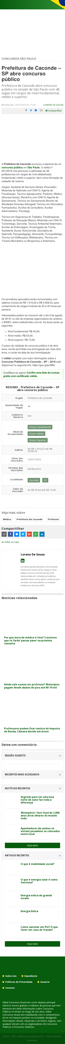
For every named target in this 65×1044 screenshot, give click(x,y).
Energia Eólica (29, 911)
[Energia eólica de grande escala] (11, 899)
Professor (53, 519)
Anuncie (45, 981)
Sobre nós (11, 975)
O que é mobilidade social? (37, 864)
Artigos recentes (17, 855)
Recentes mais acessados (22, 774)
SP (45, 480)
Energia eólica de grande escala (36, 897)
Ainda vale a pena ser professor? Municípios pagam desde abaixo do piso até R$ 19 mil (31, 686)
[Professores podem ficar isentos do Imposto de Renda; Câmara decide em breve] (32, 723)
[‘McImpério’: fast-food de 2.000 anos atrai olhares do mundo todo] (11, 816)
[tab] (32, 756)
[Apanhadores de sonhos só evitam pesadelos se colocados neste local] (11, 832)
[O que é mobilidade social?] (11, 868)
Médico (7, 519)
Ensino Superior (37, 440)
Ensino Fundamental (40, 427)
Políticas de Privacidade (18, 981)
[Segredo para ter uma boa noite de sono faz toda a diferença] (11, 801)
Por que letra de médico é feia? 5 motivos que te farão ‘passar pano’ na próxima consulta (30, 640)
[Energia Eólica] (11, 915)
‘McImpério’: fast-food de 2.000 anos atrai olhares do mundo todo (40, 815)
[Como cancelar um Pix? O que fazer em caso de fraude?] (11, 931)
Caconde (33, 480)
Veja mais (32, 845)
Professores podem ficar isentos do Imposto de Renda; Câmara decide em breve (32, 730)
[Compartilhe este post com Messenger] (36, 110)
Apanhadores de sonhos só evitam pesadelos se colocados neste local (40, 831)
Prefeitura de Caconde (29, 519)
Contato (10, 987)
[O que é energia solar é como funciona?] (11, 883)
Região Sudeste (15, 755)
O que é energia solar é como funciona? (39, 881)
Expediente (30, 975)
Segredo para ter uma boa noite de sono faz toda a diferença (37, 799)
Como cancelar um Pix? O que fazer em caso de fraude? (39, 928)
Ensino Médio (36, 433)
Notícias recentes (17, 788)
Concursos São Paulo (19, 58)
